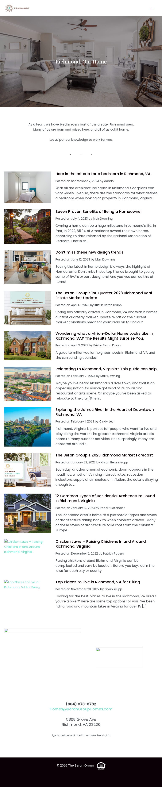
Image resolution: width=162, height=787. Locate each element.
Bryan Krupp (113, 589)
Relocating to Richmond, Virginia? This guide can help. (106, 368)
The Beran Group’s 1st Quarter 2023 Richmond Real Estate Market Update (103, 295)
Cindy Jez (106, 421)
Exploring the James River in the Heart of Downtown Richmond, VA (104, 412)
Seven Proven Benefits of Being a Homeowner (98, 211)
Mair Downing (103, 218)
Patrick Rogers (113, 553)
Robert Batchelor (112, 508)
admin (109, 181)
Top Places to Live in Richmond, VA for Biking (97, 582)
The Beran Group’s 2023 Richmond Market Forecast (104, 455)
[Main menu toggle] (153, 8)
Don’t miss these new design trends (89, 252)
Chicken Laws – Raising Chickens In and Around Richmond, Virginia (100, 544)
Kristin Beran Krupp (108, 305)
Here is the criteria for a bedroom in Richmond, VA (103, 173)
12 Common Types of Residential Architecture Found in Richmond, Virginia (105, 498)
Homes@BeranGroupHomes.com (81, 709)
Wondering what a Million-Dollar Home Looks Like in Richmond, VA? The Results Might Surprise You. (104, 336)
